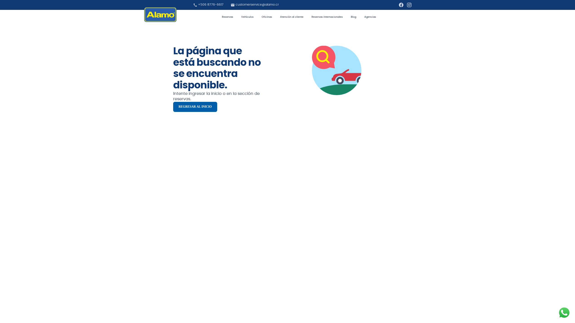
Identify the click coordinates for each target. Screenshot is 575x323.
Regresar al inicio (195, 106)
